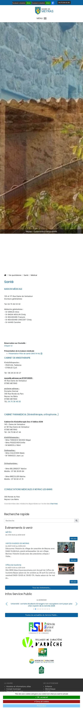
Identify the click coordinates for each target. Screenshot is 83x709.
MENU (40, 18)
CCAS (47, 691)
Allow (28, 3)
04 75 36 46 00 (14, 401)
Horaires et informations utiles (18, 686)
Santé (26, 275)
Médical (34, 275)
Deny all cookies (42, 701)
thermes (54, 503)
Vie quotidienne (15, 275)
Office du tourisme (13, 565)
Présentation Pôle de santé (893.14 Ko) (25, 353)
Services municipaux (14, 691)
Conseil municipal (13, 689)
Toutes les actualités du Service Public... (41, 615)
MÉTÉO (8, 532)
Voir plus (74, 538)
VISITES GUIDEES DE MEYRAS (17, 543)
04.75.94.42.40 (64, 2)
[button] (76, 604)
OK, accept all (42, 697)
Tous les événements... (41, 588)
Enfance (48, 686)
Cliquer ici (8, 346)
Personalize (41, 706)
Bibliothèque (50, 689)
